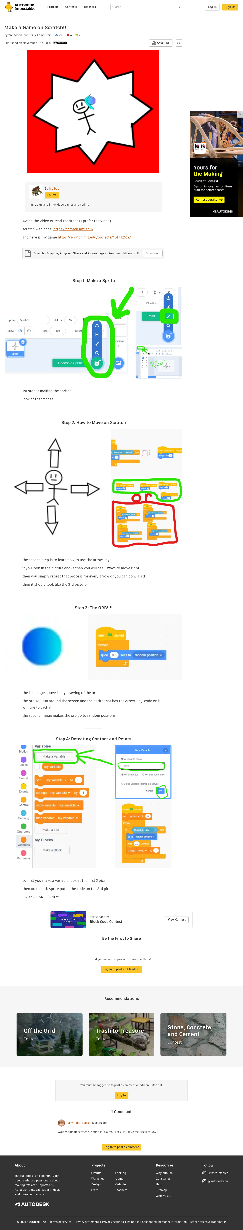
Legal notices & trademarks (208, 1222)
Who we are (163, 1196)
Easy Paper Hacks (78, 1123)
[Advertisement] (216, 164)
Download (153, 253)
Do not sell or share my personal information (157, 1222)
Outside (120, 1184)
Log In (212, 7)
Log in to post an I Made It (121, 969)
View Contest (177, 920)
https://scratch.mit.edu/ (73, 229)
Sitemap (161, 1190)
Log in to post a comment (121, 1147)
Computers (44, 35)
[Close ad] (240, 114)
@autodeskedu (218, 1181)
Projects (53, 7)
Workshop (98, 1179)
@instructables (218, 1173)
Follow (52, 195)
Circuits (28, 35)
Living (119, 1179)
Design (96, 1184)
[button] (179, 43)
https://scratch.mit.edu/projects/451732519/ (94, 237)
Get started (163, 1179)
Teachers (90, 7)
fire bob (13, 35)
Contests (71, 7)
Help (159, 1184)
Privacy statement (87, 1222)
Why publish (164, 1173)
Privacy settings (113, 1222)
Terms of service (61, 1222)
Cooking (120, 1173)
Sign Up (230, 7)
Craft (94, 1190)
